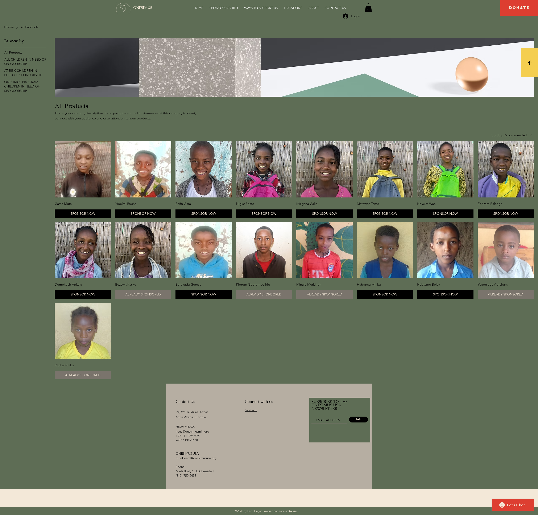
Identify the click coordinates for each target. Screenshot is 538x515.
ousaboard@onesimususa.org (196, 458)
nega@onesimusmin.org (192, 431)
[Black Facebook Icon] (529, 62)
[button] (368, 7)
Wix (295, 510)
